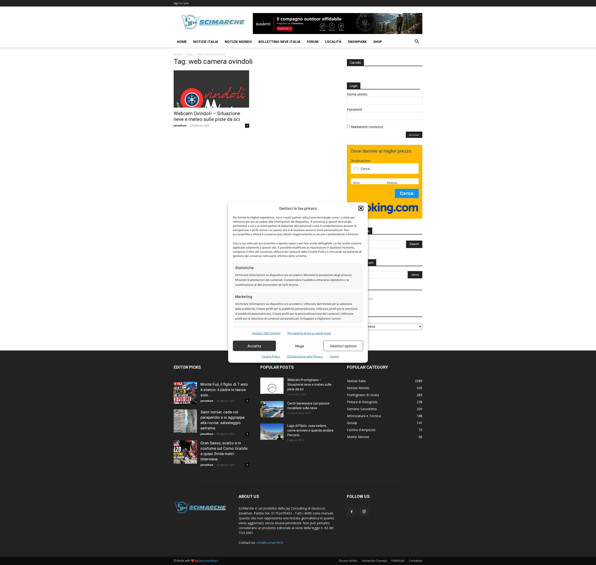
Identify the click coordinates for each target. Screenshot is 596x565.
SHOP (377, 41)
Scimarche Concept (374, 561)
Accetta (254, 346)
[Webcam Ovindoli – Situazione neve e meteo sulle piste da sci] (211, 89)
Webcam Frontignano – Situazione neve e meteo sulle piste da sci (309, 384)
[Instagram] (364, 511)
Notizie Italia (205, 41)
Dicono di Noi (348, 561)
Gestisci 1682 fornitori (266, 333)
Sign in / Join (181, 3)
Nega (299, 346)
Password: (354, 109)
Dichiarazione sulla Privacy (305, 356)
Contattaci (415, 561)
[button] (361, 208)
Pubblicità (397, 561)
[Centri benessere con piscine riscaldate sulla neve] (272, 409)
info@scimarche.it (270, 542)
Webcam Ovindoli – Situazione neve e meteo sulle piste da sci (207, 116)
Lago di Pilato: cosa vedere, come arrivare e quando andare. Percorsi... (310, 430)
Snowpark (357, 41)
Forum (312, 41)
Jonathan (180, 125)
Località (333, 41)
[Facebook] (351, 512)
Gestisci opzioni (343, 346)
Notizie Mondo (238, 41)
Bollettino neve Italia (279, 41)
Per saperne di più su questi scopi (309, 333)
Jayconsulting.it (209, 561)
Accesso (414, 134)
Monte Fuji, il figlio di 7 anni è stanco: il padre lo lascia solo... (224, 389)
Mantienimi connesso (367, 127)
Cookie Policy (271, 356)
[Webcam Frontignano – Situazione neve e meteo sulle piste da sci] (272, 386)
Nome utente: (357, 94)
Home (182, 41)
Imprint (334, 356)
